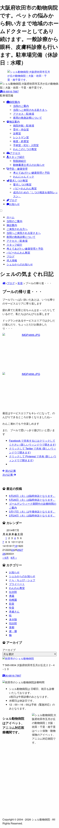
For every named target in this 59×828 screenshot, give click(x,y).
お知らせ (14, 204)
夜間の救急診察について (27, 118)
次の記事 (8, 475)
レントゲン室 (21, 137)
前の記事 (10, 471)
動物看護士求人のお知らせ (29, 165)
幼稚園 (13, 600)
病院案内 (15, 102)
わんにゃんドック (23, 176)
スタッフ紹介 (17, 157)
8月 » (14, 558)
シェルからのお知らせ (22, 576)
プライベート (17, 584)
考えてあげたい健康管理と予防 (31, 173)
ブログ (13, 200)
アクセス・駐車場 (23, 114)
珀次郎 (13, 623)
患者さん (14, 611)
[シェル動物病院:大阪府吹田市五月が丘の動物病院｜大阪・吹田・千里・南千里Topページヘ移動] (3, 283)
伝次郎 (13, 592)
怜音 (11, 607)
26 (18, 550)
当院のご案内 (21, 106)
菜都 (11, 627)
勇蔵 (11, 596)
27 (21, 550)
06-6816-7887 (10, 91)
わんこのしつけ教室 (25, 149)
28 (3, 554)
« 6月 (5, 558)
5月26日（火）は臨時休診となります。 (32, 500)
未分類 (13, 619)
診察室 (17, 133)
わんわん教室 (17, 588)
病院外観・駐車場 (23, 125)
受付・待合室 (21, 129)
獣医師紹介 (19, 161)
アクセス (15, 153)
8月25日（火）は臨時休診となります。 (32, 496)
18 (15, 546)
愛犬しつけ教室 (19, 180)
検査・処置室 (21, 141)
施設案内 (14, 121)
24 (12, 550)
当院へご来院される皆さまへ (30, 110)
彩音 (11, 604)
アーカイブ (9, 650)
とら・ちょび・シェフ (22, 580)
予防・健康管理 (18, 169)
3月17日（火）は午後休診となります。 (32, 511)
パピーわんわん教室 (25, 188)
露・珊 (13, 631)
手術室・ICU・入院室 (26, 145)
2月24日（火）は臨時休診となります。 (32, 515)
